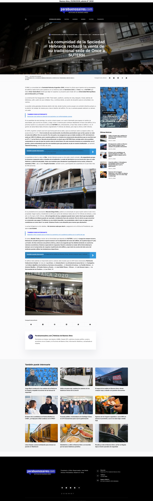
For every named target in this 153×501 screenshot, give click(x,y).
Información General (55, 19)
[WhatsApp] (126, 77)
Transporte (100, 19)
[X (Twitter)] (113, 77)
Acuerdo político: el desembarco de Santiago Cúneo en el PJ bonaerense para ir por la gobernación (118, 164)
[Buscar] (25, 19)
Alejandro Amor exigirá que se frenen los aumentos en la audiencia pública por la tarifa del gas (56, 234)
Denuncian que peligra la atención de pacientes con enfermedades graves (49, 116)
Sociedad (75, 19)
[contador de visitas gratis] (67, 493)
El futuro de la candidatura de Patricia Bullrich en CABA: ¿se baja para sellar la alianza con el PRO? (117, 154)
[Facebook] (109, 77)
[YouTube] (74, 487)
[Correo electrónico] (90, 324)
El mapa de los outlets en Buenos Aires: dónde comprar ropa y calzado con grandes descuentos (118, 145)
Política (66, 19)
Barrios (83, 19)
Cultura (91, 19)
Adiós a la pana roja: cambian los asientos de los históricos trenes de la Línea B (118, 137)
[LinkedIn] (118, 77)
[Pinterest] (55, 324)
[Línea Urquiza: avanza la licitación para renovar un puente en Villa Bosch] (41, 433)
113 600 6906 (103, 476)
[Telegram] (122, 77)
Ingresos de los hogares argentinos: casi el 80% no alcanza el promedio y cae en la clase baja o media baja (118, 174)
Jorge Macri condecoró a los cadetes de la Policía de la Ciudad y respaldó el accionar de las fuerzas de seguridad (114, 118)
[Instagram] (70, 487)
